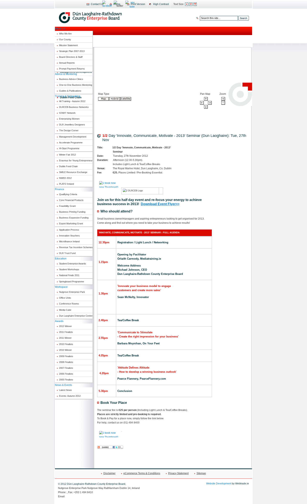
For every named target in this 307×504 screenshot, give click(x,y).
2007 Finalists (66, 368)
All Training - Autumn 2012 (72, 101)
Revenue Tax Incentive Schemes (76, 247)
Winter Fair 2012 (67, 154)
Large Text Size (197, 4)
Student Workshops (69, 269)
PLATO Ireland (66, 184)
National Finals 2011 (69, 275)
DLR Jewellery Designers (72, 124)
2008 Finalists (66, 362)
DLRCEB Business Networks (74, 107)
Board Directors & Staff (70, 57)
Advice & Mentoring (66, 74)
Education (60, 258)
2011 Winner (65, 338)
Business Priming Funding (72, 212)
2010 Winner (65, 350)
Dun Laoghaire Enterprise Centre (76, 316)
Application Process (69, 230)
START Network (67, 113)
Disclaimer (109, 473)
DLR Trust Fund (67, 253)
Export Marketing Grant (71, 223)
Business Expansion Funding (74, 217)
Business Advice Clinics (71, 79)
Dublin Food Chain (68, 166)
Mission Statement (68, 45)
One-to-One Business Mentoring (75, 85)
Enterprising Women (69, 118)
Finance (59, 189)
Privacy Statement (178, 473)
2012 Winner (65, 326)
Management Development (72, 136)
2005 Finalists (66, 379)
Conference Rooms (69, 303)
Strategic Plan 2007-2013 (72, 51)
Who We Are (65, 33)
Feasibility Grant (67, 206)
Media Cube (65, 310)
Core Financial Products (71, 200)
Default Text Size (189, 4)
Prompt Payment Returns (72, 68)
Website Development (218, 483)
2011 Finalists (66, 332)
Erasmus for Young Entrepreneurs (76, 160)
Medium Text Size (193, 4)
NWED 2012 (65, 178)
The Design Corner (69, 130)
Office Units (65, 298)
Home (116, 4)
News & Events (63, 385)
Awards (59, 321)
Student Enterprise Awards (72, 263)
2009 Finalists (66, 356)
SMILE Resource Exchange (73, 172)
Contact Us (97, 4)
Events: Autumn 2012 (70, 396)
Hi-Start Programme (69, 148)
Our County (65, 39)
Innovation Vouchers (69, 235)
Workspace (61, 286)
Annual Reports (67, 63)
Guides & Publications (70, 91)
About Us (60, 28)
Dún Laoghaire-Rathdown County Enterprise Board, (90, 17)
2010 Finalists (66, 344)
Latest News (65, 390)
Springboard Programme (71, 281)
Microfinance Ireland (69, 241)
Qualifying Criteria (68, 194)
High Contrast (161, 4)
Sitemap (201, 473)
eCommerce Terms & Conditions (141, 473)
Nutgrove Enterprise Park (72, 292)
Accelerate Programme (70, 142)
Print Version (138, 4)
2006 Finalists (66, 374)
